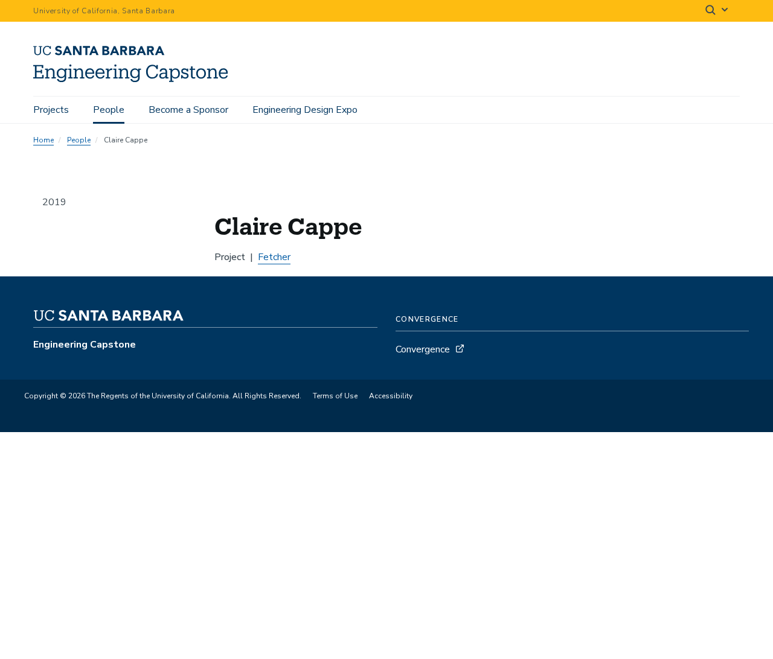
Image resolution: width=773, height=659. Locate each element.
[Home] (135, 79)
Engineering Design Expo (305, 109)
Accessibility (390, 396)
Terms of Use (335, 396)
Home (43, 140)
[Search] (717, 11)
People (108, 109)
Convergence (423, 349)
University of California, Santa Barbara (104, 11)
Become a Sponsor (188, 109)
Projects (51, 109)
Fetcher (274, 257)
